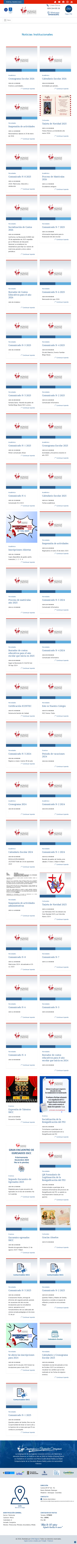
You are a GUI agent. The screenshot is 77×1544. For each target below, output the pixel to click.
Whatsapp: (54, 13)
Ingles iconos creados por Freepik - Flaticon (38, 1541)
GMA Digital (35, 1539)
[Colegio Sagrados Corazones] (29, 10)
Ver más (21, 59)
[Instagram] (67, 2)
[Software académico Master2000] (71, 2)
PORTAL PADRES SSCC (14, 2)
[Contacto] (59, 2)
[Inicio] (55, 2)
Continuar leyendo (28, 89)
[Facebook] (63, 2)
